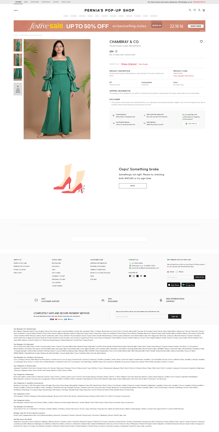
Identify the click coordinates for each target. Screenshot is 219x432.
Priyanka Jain (68, 338)
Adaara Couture (27, 340)
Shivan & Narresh (191, 331)
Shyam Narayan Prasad (43, 338)
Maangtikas (74, 385)
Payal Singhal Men (102, 351)
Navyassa (74, 409)
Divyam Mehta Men (69, 346)
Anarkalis (24, 368)
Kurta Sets (32, 368)
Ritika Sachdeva (155, 362)
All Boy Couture (147, 409)
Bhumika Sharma (181, 335)
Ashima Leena (118, 335)
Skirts (163, 368)
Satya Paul (48, 331)
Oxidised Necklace (126, 387)
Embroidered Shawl (117, 390)
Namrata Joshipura (167, 335)
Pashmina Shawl (103, 390)
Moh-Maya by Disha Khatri (40, 359)
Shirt (92, 402)
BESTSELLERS (56, 263)
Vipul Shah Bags (86, 362)
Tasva (16, 346)
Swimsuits (184, 368)
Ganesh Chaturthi (75, 415)
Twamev (165, 346)
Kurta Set (67, 396)
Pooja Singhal (39, 331)
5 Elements (60, 362)
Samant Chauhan (194, 335)
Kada (134, 387)
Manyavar (180, 331)
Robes (106, 376)
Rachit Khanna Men (149, 348)
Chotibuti (42, 409)
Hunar (119, 359)
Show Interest (129, 63)
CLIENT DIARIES (57, 286)
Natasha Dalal (28, 331)
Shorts (112, 376)
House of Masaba (105, 338)
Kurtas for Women (49, 368)
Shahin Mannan (67, 340)
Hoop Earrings (100, 387)
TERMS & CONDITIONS (97, 269)
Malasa (158, 338)
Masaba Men (83, 351)
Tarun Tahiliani (65, 335)
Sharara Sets (81, 368)
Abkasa (167, 348)
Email (172, 272)
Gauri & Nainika (19, 333)
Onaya (201, 331)
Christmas (95, 415)
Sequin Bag (83, 390)
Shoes (140, 387)
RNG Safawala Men (138, 351)
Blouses (17, 370)
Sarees (39, 368)
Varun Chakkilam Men (82, 353)
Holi (20, 415)
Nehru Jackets (48, 402)
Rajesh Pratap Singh (159, 333)
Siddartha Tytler (52, 335)
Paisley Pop (135, 362)
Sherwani (40, 376)
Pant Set (134, 379)
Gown (74, 368)
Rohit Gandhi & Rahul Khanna (25, 335)
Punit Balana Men (74, 348)
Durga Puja (86, 415)
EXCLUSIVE (55, 266)
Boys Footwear (115, 402)
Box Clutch (92, 390)
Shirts (34, 376)
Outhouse (92, 359)
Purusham (193, 346)
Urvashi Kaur (77, 340)
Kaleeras (82, 385)
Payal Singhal (75, 335)
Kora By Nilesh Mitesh (98, 353)
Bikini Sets (156, 368)
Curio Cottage (19, 359)
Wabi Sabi (141, 346)
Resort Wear (147, 368)
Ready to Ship (56, 370)
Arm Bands (117, 385)
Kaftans (94, 368)
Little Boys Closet (64, 409)
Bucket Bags (47, 390)
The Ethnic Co (184, 346)
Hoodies (100, 376)
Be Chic (67, 362)
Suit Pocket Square (89, 376)
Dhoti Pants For (102, 396)
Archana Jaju (177, 338)
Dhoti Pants (124, 368)
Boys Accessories (128, 402)
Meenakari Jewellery (156, 385)
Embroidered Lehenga (45, 396)
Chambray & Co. (124, 41)
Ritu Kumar (193, 333)
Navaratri (57, 415)
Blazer (88, 402)
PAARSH (91, 351)
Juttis (156, 387)
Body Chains (107, 385)
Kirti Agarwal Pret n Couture (163, 409)
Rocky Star (117, 331)
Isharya (27, 359)
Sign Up (175, 316)
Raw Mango (18, 331)
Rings (43, 385)
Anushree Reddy (67, 331)
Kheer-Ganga (173, 346)
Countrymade (45, 346)
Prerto (164, 362)
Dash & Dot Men (24, 346)
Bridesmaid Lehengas (111, 368)
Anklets (124, 385)
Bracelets (37, 385)
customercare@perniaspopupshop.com (145, 268)
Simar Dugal (150, 338)
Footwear (151, 379)
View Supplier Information (183, 76)
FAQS (92, 276)
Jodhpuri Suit (169, 376)
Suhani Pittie (144, 362)
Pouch (186, 387)
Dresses (68, 368)
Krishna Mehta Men (48, 348)
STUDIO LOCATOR (20, 269)
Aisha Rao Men (176, 348)
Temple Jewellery (19, 387)
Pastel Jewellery (197, 385)
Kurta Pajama (158, 376)
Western (79, 379)
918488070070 (199, 2)
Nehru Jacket (26, 376)
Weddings (103, 415)
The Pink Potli (76, 359)
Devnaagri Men (61, 348)
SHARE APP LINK (199, 277)
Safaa (185, 338)
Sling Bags (25, 390)
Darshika (28, 348)
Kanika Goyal (57, 338)
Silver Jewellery (46, 387)
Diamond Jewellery (33, 387)
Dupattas (193, 368)
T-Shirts (118, 376)
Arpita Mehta (116, 338)
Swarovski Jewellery (171, 385)
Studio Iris (37, 340)
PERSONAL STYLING (58, 279)
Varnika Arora (56, 359)
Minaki (177, 359)
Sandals (146, 387)
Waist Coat (71, 376)
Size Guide (143, 64)
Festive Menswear (124, 379)
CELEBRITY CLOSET (58, 276)
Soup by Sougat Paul (81, 338)
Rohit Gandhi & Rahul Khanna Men (158, 351)
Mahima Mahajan (64, 333)
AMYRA (95, 362)
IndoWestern (88, 379)
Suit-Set (131, 376)
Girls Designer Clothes (21, 396)
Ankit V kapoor (56, 346)
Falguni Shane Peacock (104, 331)
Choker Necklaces (112, 387)
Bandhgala (193, 376)
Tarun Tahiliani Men (102, 348)
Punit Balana (132, 333)
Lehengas (17, 368)
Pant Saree (46, 370)
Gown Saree (37, 370)
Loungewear (46, 379)
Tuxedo (177, 376)
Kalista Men (32, 351)
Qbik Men (113, 348)
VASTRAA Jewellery (104, 359)
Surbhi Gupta (166, 338)
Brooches (163, 379)
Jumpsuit (28, 379)
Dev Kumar (36, 348)
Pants (57, 376)
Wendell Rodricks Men (32, 353)
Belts (151, 387)
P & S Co (26, 409)
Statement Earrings (60, 387)
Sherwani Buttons (141, 376)
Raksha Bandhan (47, 415)
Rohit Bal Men (132, 346)
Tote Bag (64, 390)
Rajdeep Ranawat (144, 333)
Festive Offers (67, 370)
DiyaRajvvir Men (198, 348)
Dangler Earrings (73, 387)
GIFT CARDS (56, 273)
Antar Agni (57, 331)
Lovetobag (19, 362)
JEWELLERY (35, 2)
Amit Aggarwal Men (88, 348)
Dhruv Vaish (35, 346)
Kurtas (47, 376)
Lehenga (33, 396)
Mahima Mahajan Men (70, 351)
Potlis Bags (163, 387)
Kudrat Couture (56, 351)
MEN (26, 2)
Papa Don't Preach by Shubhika (105, 333)
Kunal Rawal (156, 346)
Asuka (149, 346)
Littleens (127, 409)
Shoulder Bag (73, 390)
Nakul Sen (80, 333)
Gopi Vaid (93, 338)
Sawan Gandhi (127, 338)
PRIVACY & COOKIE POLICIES (100, 273)
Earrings (25, 385)
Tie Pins (78, 376)
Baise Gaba (162, 331)
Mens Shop (112, 379)
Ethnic (73, 379)
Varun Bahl (134, 335)
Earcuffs (89, 385)
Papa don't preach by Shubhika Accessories (114, 362)
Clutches (171, 387)
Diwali (16, 415)
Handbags (179, 387)
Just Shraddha (157, 359)
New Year (123, 415)
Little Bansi (34, 409)
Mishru (73, 333)
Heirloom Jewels (134, 385)
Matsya (136, 338)
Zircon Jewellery (185, 385)
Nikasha (126, 335)
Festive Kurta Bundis (101, 379)
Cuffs (31, 385)
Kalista (39, 333)
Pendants (144, 385)
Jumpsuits (176, 368)
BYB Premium (179, 409)
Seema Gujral (41, 335)
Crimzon (171, 362)
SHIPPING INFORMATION (98, 263)
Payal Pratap (121, 333)
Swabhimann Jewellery (142, 359)
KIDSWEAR (46, 2)
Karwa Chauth (113, 415)
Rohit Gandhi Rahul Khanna (102, 335)
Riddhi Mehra (171, 333)
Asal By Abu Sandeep (82, 331)
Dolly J (92, 331)
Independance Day (29, 415)
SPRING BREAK (19, 353)
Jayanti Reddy (31, 333)
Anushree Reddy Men (134, 348)
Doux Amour (28, 362)
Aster (113, 359)
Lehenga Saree (26, 370)
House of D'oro (168, 359)
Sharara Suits (58, 396)
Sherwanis (60, 368)
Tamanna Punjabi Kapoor (51, 340)
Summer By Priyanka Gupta (147, 331)
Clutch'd (85, 359)
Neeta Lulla (143, 335)
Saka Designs (136, 409)
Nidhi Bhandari (50, 362)
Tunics (101, 368)
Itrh (201, 338)
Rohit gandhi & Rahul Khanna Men (114, 346)
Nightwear (201, 368)
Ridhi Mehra (172, 331)
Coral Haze (75, 362)
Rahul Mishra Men (124, 351)
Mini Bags (56, 390)
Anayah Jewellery (199, 359)
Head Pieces (97, 385)
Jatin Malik (122, 348)
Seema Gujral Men (177, 351)
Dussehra (65, 415)
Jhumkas (84, 387)
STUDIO (56, 2)
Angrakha (184, 376)
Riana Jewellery (185, 359)
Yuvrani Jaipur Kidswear (88, 409)
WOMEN (18, 2)
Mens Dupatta (18, 379)
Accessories (36, 379)
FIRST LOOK (66, 2)
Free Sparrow (102, 409)
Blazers (124, 376)
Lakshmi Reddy (52, 409)
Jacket (82, 402)
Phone (181, 272)
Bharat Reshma (19, 348)
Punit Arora (113, 351)
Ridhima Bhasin (182, 333)
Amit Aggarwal (153, 335)
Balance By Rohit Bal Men (50, 353)
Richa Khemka (193, 338)
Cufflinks (67, 379)
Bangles (49, 385)
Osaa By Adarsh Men (129, 331)
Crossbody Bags (36, 390)
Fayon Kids (17, 409)
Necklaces (17, 385)
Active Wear (143, 379)
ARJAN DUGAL (187, 348)
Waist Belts (193, 387)
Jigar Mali (17, 340)
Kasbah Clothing (43, 351)
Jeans (150, 376)
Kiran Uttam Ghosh (50, 333)
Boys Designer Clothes (21, 402)
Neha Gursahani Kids (116, 409)
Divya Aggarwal (28, 338)
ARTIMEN (160, 348)
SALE (53, 269)
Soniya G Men (190, 351)
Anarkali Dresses (83, 396)
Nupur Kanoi (89, 333)
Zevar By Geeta (127, 359)
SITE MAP (93, 279)
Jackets (169, 368)
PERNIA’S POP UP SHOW (22, 266)
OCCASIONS (56, 282)
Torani (143, 338)
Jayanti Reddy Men (66, 353)
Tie (157, 379)
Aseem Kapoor (88, 340)
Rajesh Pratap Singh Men (86, 346)
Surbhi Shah (18, 338)
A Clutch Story (38, 362)
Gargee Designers (21, 351)
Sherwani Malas (56, 379)
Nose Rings (65, 385)
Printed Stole (129, 390)
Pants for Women (136, 368)
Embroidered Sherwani (70, 402)
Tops (89, 368)
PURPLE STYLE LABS (20, 263)
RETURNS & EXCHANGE (98, 266)
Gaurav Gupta (86, 335)
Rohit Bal (201, 333)
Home (16, 35)
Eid (39, 415)
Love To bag (66, 359)
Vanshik (99, 346)
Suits (52, 376)
